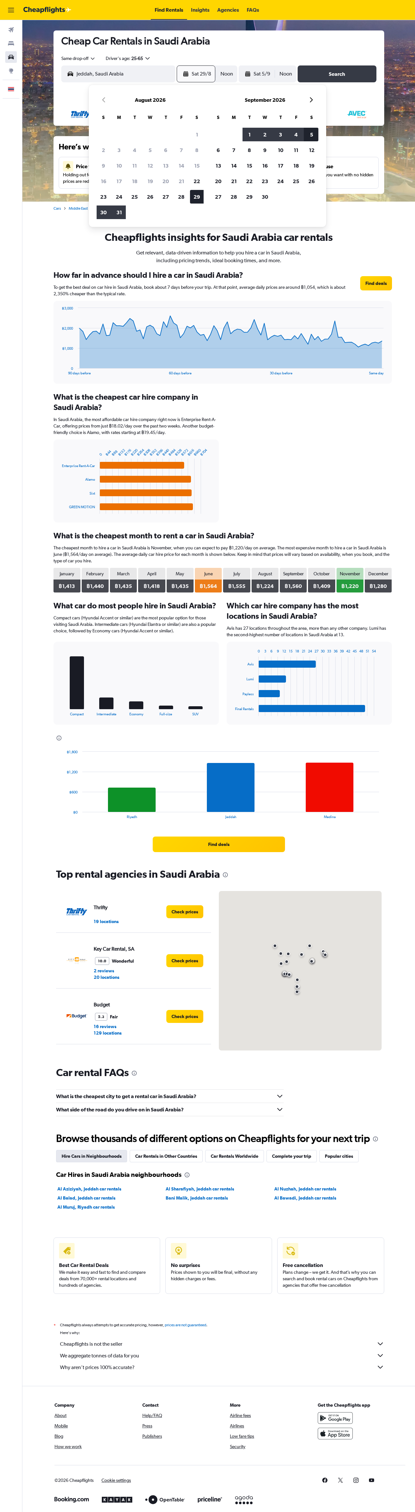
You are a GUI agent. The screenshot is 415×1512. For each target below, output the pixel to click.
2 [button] (103, 150)
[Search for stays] (11, 43)
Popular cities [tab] (339, 1156)
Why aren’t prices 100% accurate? (97, 1367)
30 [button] (103, 212)
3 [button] (119, 150)
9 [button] (103, 166)
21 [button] (181, 181)
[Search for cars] (11, 57)
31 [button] (119, 212)
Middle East (78, 208)
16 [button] (103, 181)
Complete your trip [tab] (291, 1156)
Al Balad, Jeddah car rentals (86, 1198)
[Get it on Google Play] (335, 1418)
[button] (11, 10)
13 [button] (166, 166)
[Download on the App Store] (335, 1433)
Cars (57, 208)
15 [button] (197, 166)
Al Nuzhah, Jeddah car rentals (305, 1188)
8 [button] (196, 150)
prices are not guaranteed (185, 1325)
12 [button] (150, 166)
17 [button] (119, 181)
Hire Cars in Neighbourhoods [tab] (92, 1156)
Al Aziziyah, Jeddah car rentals (89, 1188)
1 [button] (197, 134)
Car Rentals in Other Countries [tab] (166, 1156)
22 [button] (197, 181)
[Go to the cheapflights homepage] (47, 10)
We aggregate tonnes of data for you (99, 1356)
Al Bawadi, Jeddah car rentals (305, 1198)
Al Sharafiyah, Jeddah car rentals (200, 1188)
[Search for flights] (11, 29)
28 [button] (181, 197)
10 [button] (119, 166)
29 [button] (197, 197)
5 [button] (150, 150)
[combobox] (78, 58)
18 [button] (134, 181)
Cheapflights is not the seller (91, 1344)
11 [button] (134, 166)
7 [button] (181, 150)
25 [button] (134, 197)
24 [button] (119, 197)
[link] (376, 283)
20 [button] (165, 181)
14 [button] (181, 166)
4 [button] (134, 150)
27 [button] (165, 197)
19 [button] (150, 181)
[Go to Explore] (11, 70)
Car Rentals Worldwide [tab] (234, 1156)
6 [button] (165, 150)
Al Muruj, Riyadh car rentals (86, 1207)
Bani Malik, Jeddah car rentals (197, 1198)
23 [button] (103, 197)
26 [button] (150, 197)
